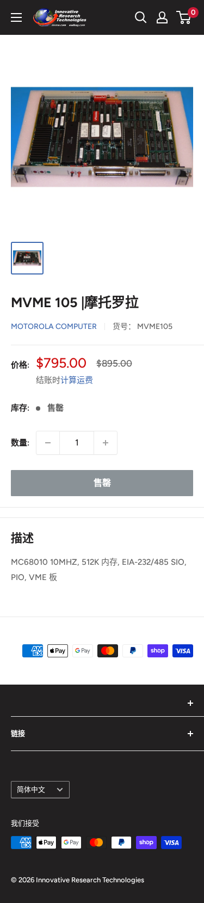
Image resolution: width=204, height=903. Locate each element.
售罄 (102, 483)
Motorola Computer (54, 326)
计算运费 (76, 380)
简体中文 (31, 789)
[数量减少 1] (47, 442)
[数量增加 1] (105, 442)
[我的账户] (162, 17)
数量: (20, 443)
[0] (184, 17)
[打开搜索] (141, 17)
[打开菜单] (16, 17)
